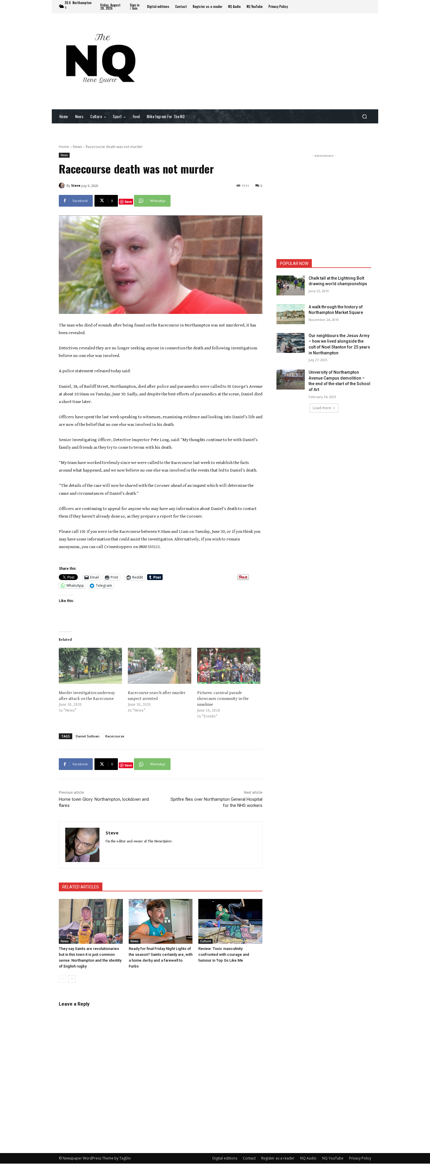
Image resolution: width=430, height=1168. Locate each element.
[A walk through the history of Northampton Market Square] (290, 314)
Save (128, 201)
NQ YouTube (332, 1158)
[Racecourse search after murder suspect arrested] (159, 666)
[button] (364, 116)
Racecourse (114, 736)
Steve (75, 185)
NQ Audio (308, 1158)
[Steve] (62, 185)
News (77, 146)
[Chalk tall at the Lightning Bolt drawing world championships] (290, 285)
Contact (249, 1158)
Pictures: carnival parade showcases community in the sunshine (223, 699)
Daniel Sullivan (87, 736)
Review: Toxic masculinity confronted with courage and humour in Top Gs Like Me (223, 954)
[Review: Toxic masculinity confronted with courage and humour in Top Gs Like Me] (230, 921)
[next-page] (71, 979)
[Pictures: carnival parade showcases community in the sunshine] (228, 666)
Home (64, 146)
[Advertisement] (263, 61)
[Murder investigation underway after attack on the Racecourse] (90, 666)
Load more (322, 407)
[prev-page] (62, 979)
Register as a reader (278, 1158)
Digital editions (224, 1158)
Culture (205, 941)
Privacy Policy (360, 1158)
